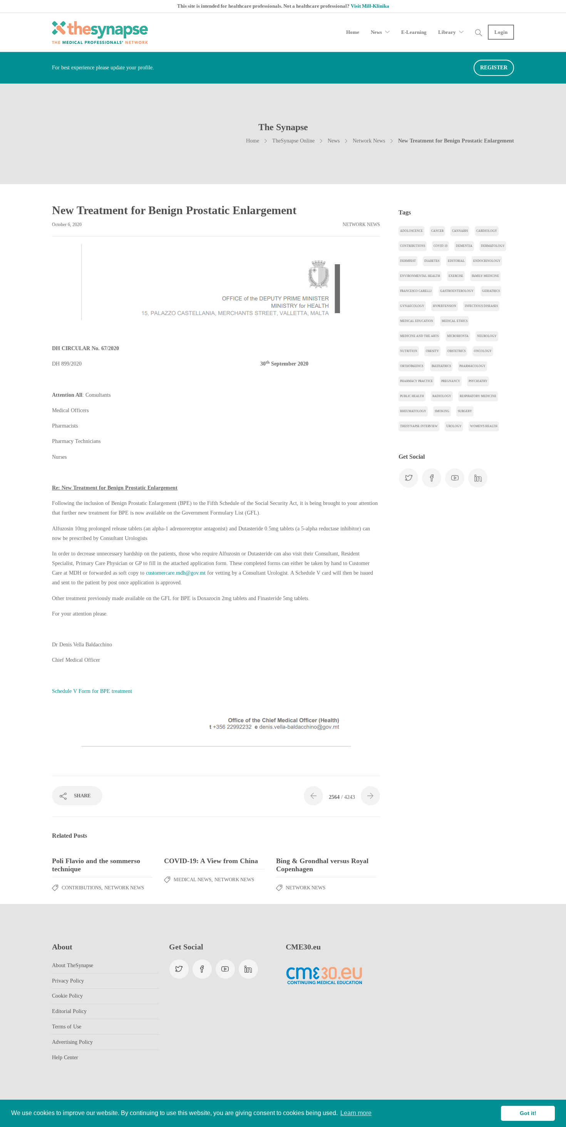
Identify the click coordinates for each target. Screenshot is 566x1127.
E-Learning (414, 32)
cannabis (460, 231)
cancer (437, 231)
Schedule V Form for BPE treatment (92, 691)
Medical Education (416, 321)
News (376, 32)
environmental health (420, 276)
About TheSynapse (72, 965)
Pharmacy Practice (416, 381)
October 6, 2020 (67, 224)
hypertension (444, 306)
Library (447, 32)
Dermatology (493, 246)
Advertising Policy (72, 1042)
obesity (432, 351)
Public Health (412, 396)
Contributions (81, 888)
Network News (369, 141)
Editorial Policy (69, 1011)
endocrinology (487, 261)
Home (352, 32)
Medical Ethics (454, 321)
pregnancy (450, 381)
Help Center (65, 1057)
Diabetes (431, 261)
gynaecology (412, 306)
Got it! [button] (528, 1113)
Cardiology (486, 231)
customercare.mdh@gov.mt (176, 573)
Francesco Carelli (416, 291)
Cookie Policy (67, 996)
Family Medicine (485, 276)
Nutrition (408, 351)
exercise (456, 276)
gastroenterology (457, 291)
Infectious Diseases (481, 306)
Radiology (441, 396)
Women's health (483, 426)
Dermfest (408, 261)
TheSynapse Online (293, 141)
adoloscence (411, 231)
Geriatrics (491, 291)
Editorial (456, 261)
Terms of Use (66, 1027)
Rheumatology (413, 411)
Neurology (487, 336)
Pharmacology (472, 366)
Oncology (483, 351)
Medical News (192, 879)
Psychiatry (478, 381)
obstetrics (456, 351)
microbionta (458, 336)
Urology (454, 426)
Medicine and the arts (419, 336)
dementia (464, 246)
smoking (442, 411)
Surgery (465, 411)
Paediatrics (441, 366)
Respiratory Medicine (478, 396)
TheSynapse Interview (419, 426)
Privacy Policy (68, 981)
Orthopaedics (411, 366)
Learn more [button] (356, 1113)
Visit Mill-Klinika (370, 6)
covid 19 (440, 246)
